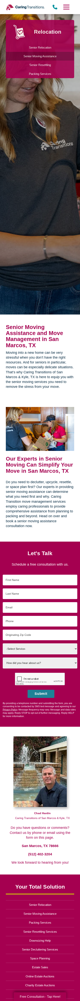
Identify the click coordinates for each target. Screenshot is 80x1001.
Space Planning (40, 958)
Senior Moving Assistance (40, 913)
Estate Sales (40, 967)
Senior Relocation (40, 904)
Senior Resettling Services (40, 931)
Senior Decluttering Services (40, 949)
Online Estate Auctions (40, 976)
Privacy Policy (10, 709)
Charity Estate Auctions (40, 985)
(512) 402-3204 (40, 854)
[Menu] (66, 7)
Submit (41, 694)
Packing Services (40, 922)
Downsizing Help (40, 940)
